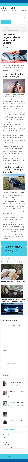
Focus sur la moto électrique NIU (15, 413)
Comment (5, 327)
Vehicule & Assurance (15, 27)
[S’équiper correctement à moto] (5, 421)
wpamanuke (20, 456)
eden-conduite (9, 8)
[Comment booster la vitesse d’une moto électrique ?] (5, 403)
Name (4, 345)
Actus (9, 385)
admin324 (5, 47)
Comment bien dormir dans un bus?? (14, 22)
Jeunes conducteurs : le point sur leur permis (13, 282)
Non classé (5, 442)
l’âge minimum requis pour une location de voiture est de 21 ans (14, 193)
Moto (9, 405)
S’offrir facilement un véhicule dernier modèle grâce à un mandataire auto (13, 300)
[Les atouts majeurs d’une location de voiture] (5, 392)
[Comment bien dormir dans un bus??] (5, 383)
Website (4, 356)
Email (4, 350)
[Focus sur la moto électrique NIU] (5, 414)
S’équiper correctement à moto (15, 420)
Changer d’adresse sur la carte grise (12, 262)
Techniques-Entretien (16, 405)
